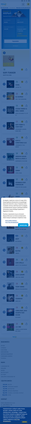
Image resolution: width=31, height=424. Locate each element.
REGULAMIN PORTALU (11, 220)
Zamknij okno (23, 225)
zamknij (24, 422)
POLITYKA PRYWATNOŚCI (11, 222)
